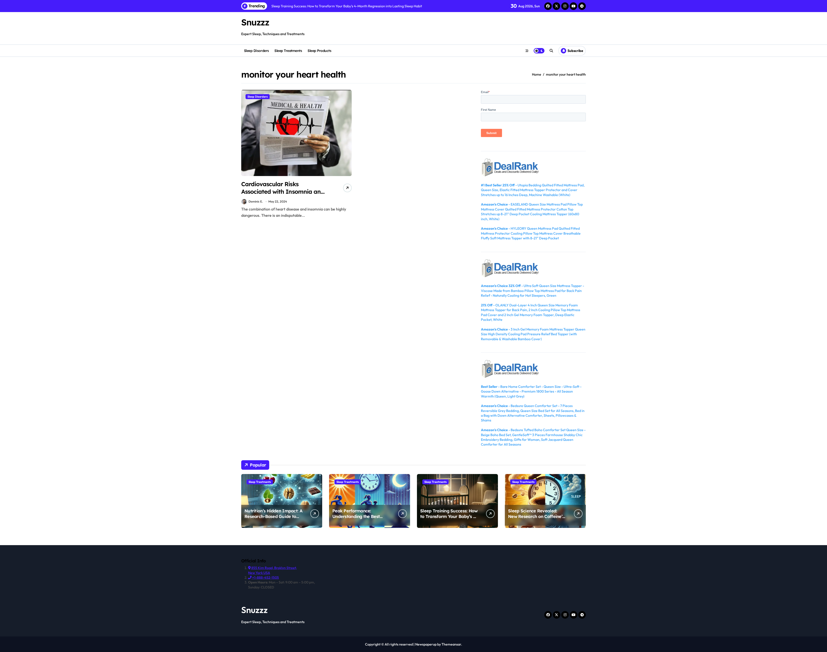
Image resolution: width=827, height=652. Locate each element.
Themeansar (451, 644)
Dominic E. (256, 201)
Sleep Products (319, 50)
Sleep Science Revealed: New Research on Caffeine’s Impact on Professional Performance (536, 519)
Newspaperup (426, 644)
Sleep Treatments (288, 50)
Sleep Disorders (256, 50)
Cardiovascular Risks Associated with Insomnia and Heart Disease (282, 191)
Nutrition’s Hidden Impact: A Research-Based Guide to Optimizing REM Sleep (273, 516)
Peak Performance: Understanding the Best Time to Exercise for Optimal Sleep (361, 519)
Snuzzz (255, 22)
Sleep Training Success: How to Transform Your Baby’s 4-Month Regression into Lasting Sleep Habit (449, 519)
